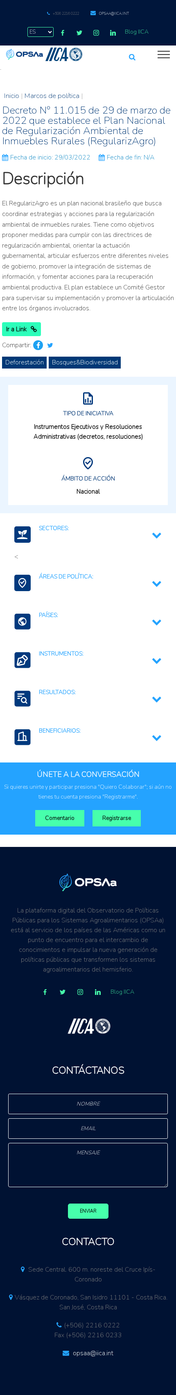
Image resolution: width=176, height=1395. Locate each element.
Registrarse (116, 818)
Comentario (59, 818)
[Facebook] (62, 33)
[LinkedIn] (113, 33)
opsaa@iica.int (114, 13)
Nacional (88, 491)
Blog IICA (137, 32)
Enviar (88, 1211)
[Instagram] (96, 33)
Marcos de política (51, 95)
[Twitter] (79, 33)
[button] (132, 53)
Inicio (11, 95)
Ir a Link (16, 329)
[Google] (80, 992)
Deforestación (24, 362)
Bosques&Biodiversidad (85, 362)
